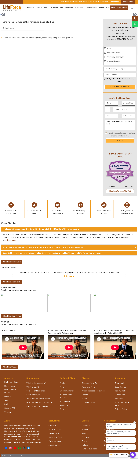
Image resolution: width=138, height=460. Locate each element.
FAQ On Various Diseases (37, 406)
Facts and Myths (33, 395)
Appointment (54, 445)
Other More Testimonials (11, 282)
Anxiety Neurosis (113, 61)
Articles (63, 387)
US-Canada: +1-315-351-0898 (71, 1)
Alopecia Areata (113, 52)
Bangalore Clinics (56, 437)
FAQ (6, 404)
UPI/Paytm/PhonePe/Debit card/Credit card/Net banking (121, 80)
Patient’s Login (55, 441)
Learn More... (119, 33)
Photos (85, 395)
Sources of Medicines (35, 391)
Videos (85, 399)
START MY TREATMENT (120, 87)
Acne (109, 48)
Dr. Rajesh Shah (11, 382)
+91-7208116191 (91, 1)
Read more (11, 240)
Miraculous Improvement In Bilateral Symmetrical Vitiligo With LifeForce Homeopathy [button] (43, 247)
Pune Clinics (54, 433)
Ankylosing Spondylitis (116, 57)
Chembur (86, 426)
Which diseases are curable (93, 391)
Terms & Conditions (129, 455)
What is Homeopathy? (36, 383)
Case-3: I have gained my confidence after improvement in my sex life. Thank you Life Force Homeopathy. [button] (52, 253)
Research (64, 405)
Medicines (119, 399)
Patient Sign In (128, 1)
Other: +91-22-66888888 (109, 1)
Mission (7, 396)
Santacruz (86, 437)
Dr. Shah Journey (67, 391)
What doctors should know (38, 399)
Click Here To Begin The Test (120, 191)
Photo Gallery (65, 401)
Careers (7, 412)
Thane (84, 441)
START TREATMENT (119, 7)
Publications (109, 429)
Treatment (119, 383)
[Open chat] (133, 455)
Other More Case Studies (11, 262)
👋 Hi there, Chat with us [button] (118, 454)
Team (6, 400)
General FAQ (9, 408)
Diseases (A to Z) (89, 383)
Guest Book (120, 395)
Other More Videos (9, 367)
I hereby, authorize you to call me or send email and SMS (121, 134)
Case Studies (120, 387)
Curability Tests (88, 402)
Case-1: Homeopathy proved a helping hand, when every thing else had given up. (38, 38)
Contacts (52, 426)
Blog (62, 409)
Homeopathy (10, 386)
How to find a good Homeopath (40, 402)
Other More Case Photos (11, 316)
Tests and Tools (88, 387)
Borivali (85, 429)
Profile (62, 383)
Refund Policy (121, 409)
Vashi (84, 433)
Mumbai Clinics (55, 429)
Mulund (85, 445)
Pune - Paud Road (89, 449)
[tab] (69, 229)
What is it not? (32, 387)
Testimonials (120, 391)
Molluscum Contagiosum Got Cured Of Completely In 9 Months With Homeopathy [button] (41, 229)
